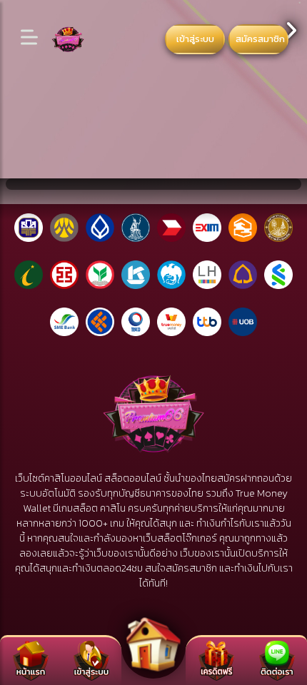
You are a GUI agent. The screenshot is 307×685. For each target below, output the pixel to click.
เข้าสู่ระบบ (195, 39)
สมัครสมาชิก (260, 39)
